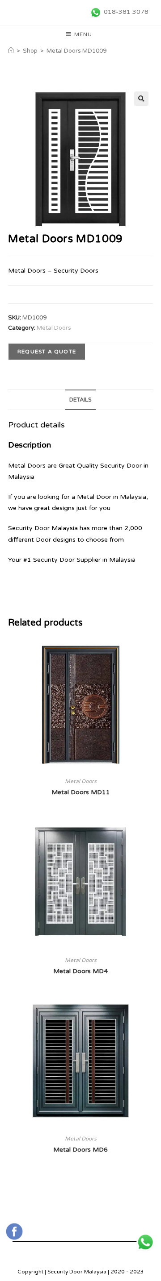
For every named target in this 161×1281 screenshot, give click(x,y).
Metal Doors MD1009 (76, 50)
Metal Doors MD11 (80, 792)
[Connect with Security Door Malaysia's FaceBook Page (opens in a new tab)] (14, 1231)
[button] (141, 98)
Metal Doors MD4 (80, 971)
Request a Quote (46, 351)
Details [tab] (80, 399)
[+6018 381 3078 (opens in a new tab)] (145, 1242)
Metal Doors (54, 328)
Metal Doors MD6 (80, 1149)
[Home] (11, 50)
